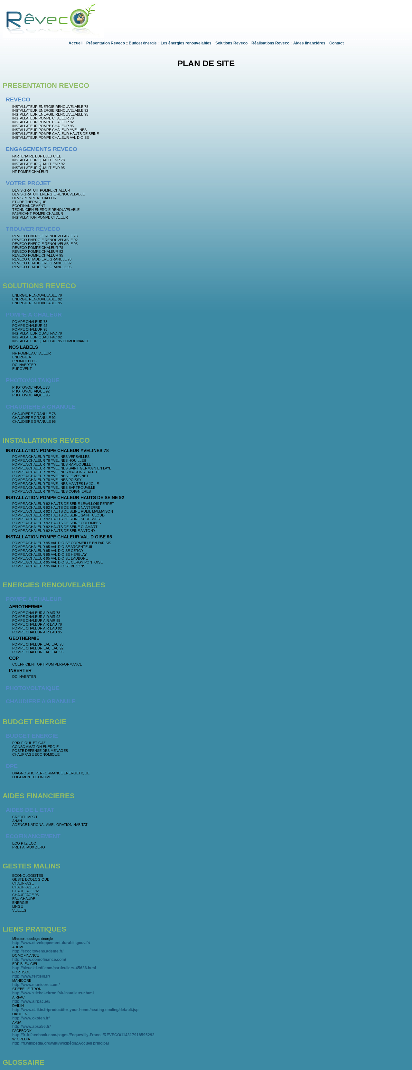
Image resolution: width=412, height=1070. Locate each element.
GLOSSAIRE (23, 1062)
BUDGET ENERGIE (35, 722)
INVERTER (20, 670)
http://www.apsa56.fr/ (31, 1026)
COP (14, 658)
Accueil (75, 43)
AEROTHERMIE (25, 606)
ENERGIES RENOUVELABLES (54, 585)
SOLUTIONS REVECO (39, 286)
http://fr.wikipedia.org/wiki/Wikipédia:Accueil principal (60, 1043)
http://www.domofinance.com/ (39, 959)
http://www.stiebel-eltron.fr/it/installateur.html (53, 993)
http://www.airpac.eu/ (31, 1001)
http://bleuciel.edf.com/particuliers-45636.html (54, 968)
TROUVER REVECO (33, 229)
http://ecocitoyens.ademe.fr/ (37, 951)
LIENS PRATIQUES (34, 929)
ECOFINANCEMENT (33, 836)
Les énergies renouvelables (186, 43)
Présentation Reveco (105, 43)
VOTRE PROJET (28, 183)
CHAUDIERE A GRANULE (41, 406)
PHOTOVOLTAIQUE (33, 380)
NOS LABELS (23, 347)
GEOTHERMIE (24, 638)
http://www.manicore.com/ (36, 984)
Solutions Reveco (231, 43)
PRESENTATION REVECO (46, 85)
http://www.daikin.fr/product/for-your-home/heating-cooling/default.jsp (75, 1010)
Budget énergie (143, 43)
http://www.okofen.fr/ (31, 1018)
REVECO (18, 99)
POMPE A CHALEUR (34, 314)
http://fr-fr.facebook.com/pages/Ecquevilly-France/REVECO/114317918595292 (83, 1035)
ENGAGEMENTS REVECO (41, 149)
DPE (12, 766)
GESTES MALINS (32, 866)
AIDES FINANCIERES (39, 796)
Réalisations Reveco (270, 43)
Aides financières (309, 43)
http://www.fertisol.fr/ (31, 976)
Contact (336, 43)
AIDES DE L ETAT (30, 810)
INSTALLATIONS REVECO (46, 440)
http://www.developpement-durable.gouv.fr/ (51, 943)
